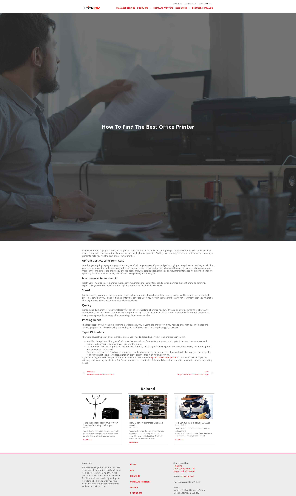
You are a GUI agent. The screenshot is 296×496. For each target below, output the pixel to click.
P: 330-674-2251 (206, 3)
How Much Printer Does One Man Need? (146, 424)
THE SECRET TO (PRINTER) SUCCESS (192, 422)
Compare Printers (163, 8)
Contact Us (190, 3)
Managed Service (125, 8)
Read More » (87, 440)
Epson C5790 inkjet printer (164, 357)
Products (142, 8)
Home (133, 464)
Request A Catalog (202, 8)
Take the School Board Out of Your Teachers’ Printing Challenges (100, 424)
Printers (135, 476)
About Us (177, 3)
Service (134, 487)
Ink (132, 470)
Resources (181, 8)
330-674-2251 (187, 476)
